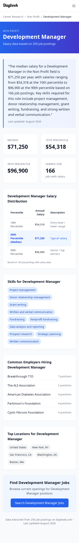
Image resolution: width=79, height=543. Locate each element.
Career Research (13, 16)
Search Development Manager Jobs (39, 503)
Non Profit (33, 16)
